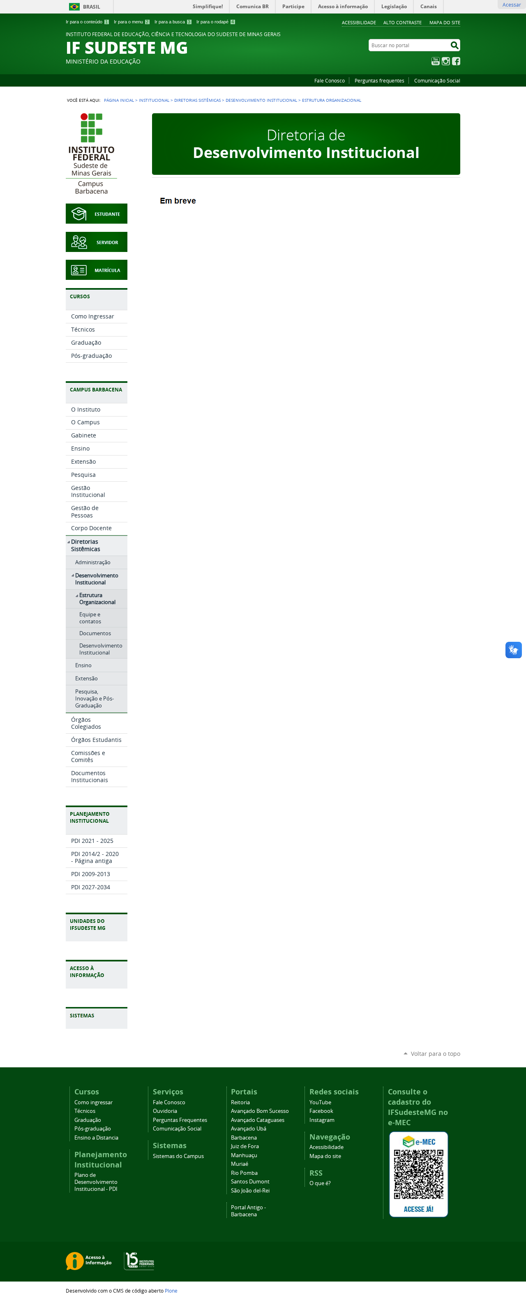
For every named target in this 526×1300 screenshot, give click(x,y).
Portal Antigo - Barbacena (248, 1211)
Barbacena (244, 1137)
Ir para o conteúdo (87, 21)
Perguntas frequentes (379, 80)
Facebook (456, 61)
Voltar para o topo (435, 1053)
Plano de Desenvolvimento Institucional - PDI (96, 1182)
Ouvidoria (165, 1111)
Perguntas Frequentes (180, 1120)
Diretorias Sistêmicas (197, 100)
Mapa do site (444, 22)
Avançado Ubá (248, 1128)
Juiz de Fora (245, 1146)
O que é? (320, 1183)
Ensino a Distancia (96, 1137)
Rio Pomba (244, 1173)
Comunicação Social (437, 80)
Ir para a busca (172, 21)
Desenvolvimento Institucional (261, 100)
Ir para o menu (131, 21)
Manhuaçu (244, 1155)
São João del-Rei (250, 1190)
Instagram (446, 61)
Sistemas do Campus (178, 1156)
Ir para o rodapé (215, 21)
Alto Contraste (402, 22)
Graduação (87, 1120)
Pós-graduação (92, 1128)
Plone (171, 1290)
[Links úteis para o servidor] (96, 247)
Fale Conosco (329, 80)
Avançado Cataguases (257, 1120)
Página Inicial (119, 100)
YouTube (435, 61)
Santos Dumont (250, 1181)
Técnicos (84, 1111)
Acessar (512, 4)
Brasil (91, 6)
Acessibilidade (359, 22)
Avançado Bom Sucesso (260, 1111)
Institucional (154, 100)
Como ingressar (93, 1102)
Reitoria (240, 1102)
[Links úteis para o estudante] (96, 219)
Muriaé (239, 1163)
